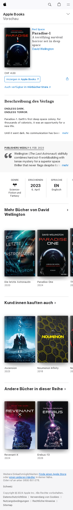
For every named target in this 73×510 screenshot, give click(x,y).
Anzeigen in (21, 79)
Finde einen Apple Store (52, 474)
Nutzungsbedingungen (16, 501)
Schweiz (7, 486)
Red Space (38, 29)
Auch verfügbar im (26, 87)
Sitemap (7, 505)
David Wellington (43, 49)
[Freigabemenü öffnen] (67, 79)
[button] (49, 4)
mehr (65, 133)
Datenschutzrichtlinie (15, 497)
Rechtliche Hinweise (44, 501)
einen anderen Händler (22, 477)
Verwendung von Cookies (44, 497)
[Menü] (68, 4)
